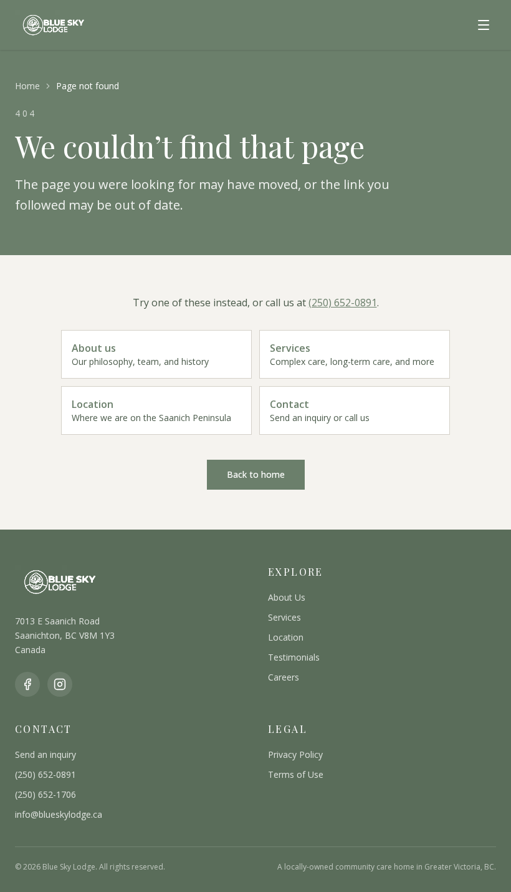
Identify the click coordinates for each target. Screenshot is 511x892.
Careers (283, 677)
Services (284, 617)
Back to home (256, 474)
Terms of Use (295, 774)
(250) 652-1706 (45, 794)
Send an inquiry (45, 754)
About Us (286, 597)
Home (27, 86)
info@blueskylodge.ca (58, 814)
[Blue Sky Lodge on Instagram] (59, 684)
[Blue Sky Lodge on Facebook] (27, 684)
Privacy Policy (295, 754)
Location (285, 637)
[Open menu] (483, 24)
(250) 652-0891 (342, 302)
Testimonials (294, 657)
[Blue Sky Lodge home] (52, 25)
